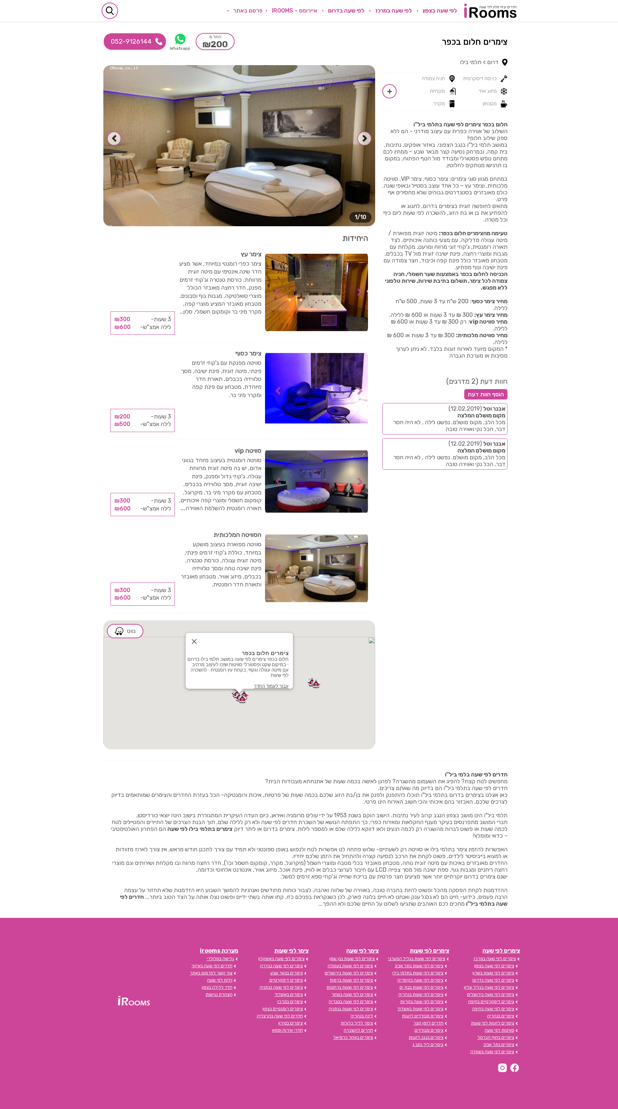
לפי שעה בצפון (440, 10)
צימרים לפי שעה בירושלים (490, 994)
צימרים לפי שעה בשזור (352, 994)
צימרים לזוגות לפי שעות (492, 1023)
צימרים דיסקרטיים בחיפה (491, 1001)
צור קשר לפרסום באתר (211, 972)
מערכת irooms (219, 950)
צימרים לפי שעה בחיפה (493, 1008)
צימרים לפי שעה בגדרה (281, 965)
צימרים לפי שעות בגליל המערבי (416, 958)
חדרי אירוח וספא (287, 1030)
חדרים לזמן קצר (428, 1023)
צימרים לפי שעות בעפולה (350, 965)
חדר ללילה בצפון (217, 987)
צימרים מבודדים (429, 1030)
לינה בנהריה (361, 1015)
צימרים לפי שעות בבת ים (421, 987)
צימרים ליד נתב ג (427, 1044)
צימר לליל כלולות (357, 1023)
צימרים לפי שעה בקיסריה (420, 980)
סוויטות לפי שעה (499, 1030)
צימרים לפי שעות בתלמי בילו (417, 972)
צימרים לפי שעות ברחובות (350, 987)
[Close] (194, 641)
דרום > (491, 62)
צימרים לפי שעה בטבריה (351, 1001)
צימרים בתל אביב (499, 1044)
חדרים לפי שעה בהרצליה (280, 1015)
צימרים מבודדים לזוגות (422, 1015)
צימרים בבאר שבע (286, 972)
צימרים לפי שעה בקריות (421, 1001)
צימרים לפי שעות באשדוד (420, 1008)
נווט (131, 631)
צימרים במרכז (290, 1001)
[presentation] (364, 138)
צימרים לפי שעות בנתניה (351, 1008)
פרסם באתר (248, 10)
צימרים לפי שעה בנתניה (281, 987)
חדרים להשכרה (358, 1030)
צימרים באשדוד (289, 994)
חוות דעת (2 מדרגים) (476, 381)
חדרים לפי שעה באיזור (211, 965)
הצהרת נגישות (219, 994)
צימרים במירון (290, 1023)
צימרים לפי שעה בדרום (493, 980)
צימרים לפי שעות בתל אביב (419, 965)
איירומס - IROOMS (294, 10)
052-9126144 (131, 41)
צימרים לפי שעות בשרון (493, 972)
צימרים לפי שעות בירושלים (349, 972)
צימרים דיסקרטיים (286, 980)
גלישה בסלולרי (220, 958)
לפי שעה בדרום (346, 10)
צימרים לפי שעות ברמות (351, 980)
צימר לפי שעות (291, 950)
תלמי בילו (470, 62)
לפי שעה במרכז (393, 10)
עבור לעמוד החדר (271, 686)
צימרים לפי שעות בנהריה (420, 994)
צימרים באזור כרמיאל (353, 1037)
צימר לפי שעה (362, 950)
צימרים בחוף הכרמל (495, 1037)
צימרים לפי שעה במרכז (495, 958)
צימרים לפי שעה (501, 950)
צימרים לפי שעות (429, 950)
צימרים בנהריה (500, 1015)
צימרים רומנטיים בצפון (283, 1008)
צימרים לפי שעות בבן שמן (352, 958)
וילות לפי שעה (219, 980)
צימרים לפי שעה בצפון (494, 965)
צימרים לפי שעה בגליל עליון (489, 987)
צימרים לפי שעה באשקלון (281, 958)
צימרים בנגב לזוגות (426, 1037)
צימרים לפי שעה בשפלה (492, 1051)
